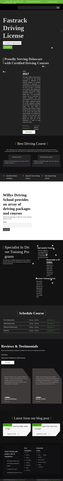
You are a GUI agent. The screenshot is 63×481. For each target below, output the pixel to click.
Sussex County (42, 462)
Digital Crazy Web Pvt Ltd (54, 479)
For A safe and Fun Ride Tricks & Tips (16, 427)
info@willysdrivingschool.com (14, 472)
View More (7, 362)
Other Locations (40, 466)
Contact (28, 470)
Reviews (28, 465)
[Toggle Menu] (58, 7)
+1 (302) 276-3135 (52, 1)
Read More (29, 132)
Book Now (50, 320)
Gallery (28, 462)
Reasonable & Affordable (53, 261)
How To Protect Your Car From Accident (46, 427)
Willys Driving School (20, 479)
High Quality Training (45, 248)
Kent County (41, 459)
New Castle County (42, 456)
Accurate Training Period (45, 278)
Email (4, 222)
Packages (28, 460)
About (27, 457)
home (27, 455)
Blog (27, 467)
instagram (43, 5)
